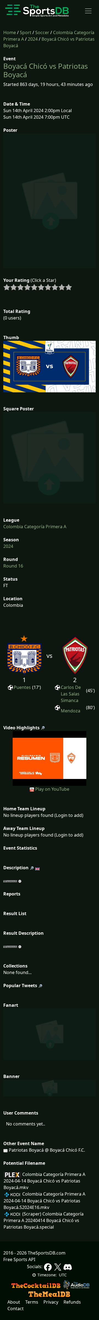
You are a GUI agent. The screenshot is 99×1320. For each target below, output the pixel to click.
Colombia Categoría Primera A (34, 527)
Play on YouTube (52, 789)
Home (9, 32)
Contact (15, 1309)
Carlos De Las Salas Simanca (71, 693)
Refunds (72, 1302)
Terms (31, 1302)
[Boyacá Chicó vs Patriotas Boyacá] (50, 758)
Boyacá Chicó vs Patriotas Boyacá (45, 70)
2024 (33, 39)
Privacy (50, 1302)
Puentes (22, 687)
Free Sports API (19, 1259)
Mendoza (70, 711)
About (13, 1302)
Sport (25, 32)
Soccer (42, 32)
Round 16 (13, 566)
